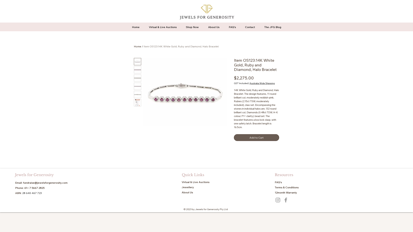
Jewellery (188, 187)
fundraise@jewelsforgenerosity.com (45, 182)
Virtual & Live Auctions (195, 182)
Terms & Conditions (287, 187)
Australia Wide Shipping (262, 83)
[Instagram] (278, 200)
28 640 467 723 (32, 193)
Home (137, 46)
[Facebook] (286, 200)
